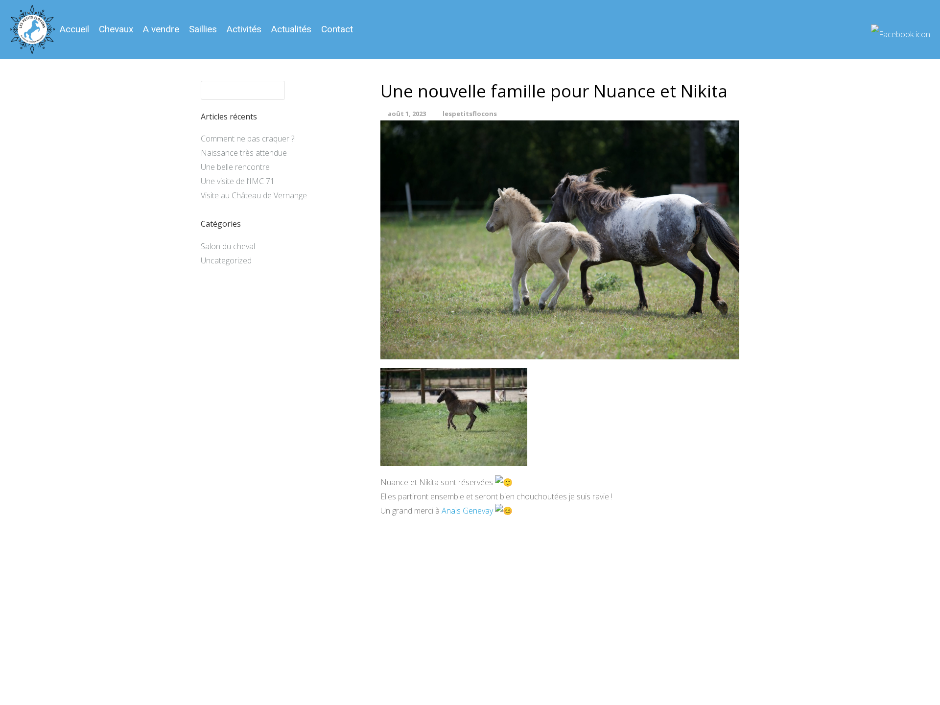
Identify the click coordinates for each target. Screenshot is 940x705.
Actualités (291, 29)
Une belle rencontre (235, 167)
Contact (337, 29)
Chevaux (116, 29)
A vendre (161, 29)
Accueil (74, 29)
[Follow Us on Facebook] (900, 30)
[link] (467, 510)
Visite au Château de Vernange (254, 195)
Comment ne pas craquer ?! (248, 138)
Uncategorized (226, 260)
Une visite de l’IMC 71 (238, 181)
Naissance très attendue (244, 152)
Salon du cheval (228, 246)
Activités (244, 29)
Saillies (203, 29)
